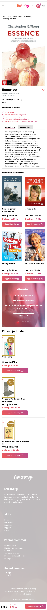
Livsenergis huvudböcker (14, 556)
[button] (44, 89)
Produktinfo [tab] (25, 127)
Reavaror (8, 550)
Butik (6, 520)
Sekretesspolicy (11, 591)
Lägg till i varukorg (34, 606)
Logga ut (8, 525)
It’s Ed (32, 599)
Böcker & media (12, 17)
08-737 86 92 (36, 591)
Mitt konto (8, 522)
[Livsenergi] (23, 7)
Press (6, 530)
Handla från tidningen (13, 548)
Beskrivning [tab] (10, 127)
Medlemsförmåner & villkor (23, 588)
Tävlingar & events (12, 553)
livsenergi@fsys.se (23, 594)
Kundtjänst (9, 558)
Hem (3, 17)
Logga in (7, 527)
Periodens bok (10, 545)
